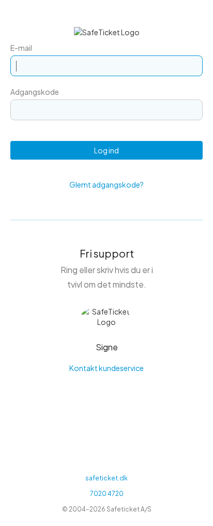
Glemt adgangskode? (106, 184)
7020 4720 (107, 493)
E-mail (21, 47)
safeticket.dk (106, 478)
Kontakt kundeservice (106, 368)
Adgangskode (34, 91)
